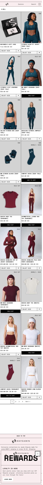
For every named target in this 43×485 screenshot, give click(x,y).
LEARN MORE (8, 479)
